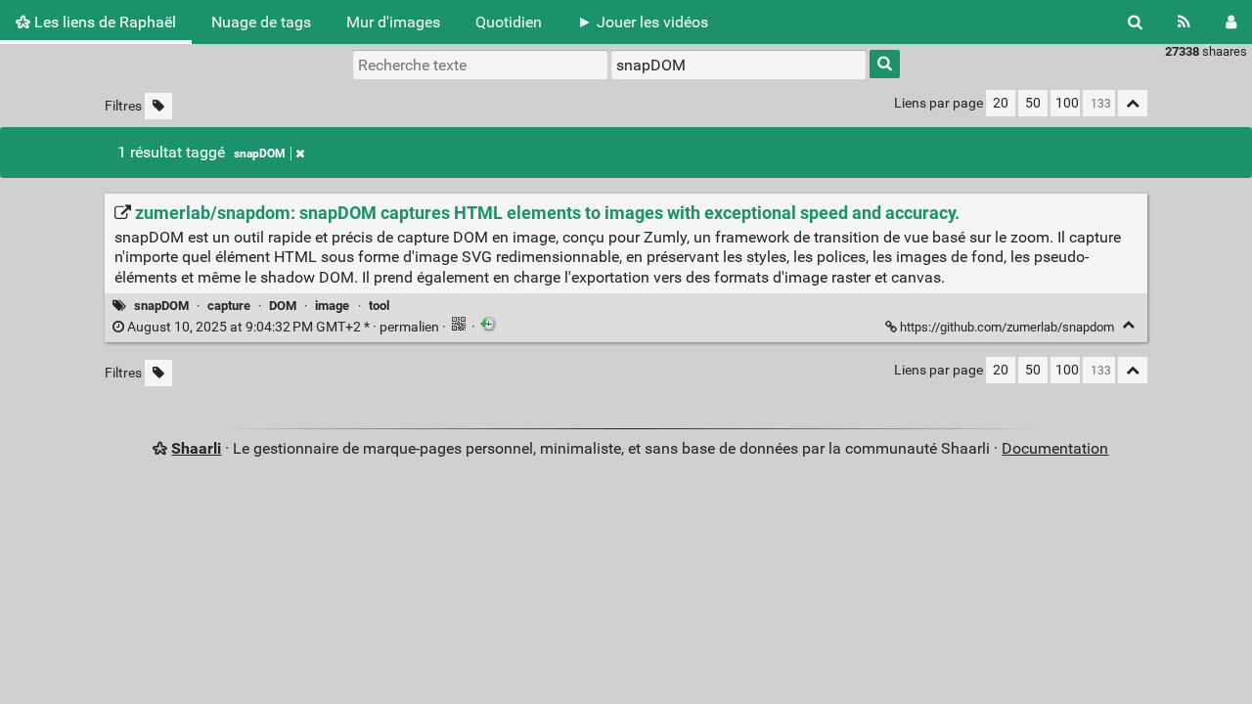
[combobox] (738, 64)
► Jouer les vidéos (642, 22)
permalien (283, 327)
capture (228, 305)
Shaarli (196, 448)
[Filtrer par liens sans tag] (158, 106)
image (332, 305)
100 (1067, 103)
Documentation (1055, 448)
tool (379, 305)
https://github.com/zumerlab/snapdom (1007, 327)
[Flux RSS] (1184, 22)
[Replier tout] (1132, 103)
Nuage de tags (261, 22)
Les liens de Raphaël (103, 22)
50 (1033, 103)
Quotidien (508, 22)
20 (1000, 103)
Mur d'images (393, 22)
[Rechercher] (1135, 22)
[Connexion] (1231, 22)
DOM (282, 305)
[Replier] (1128, 325)
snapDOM (260, 153)
